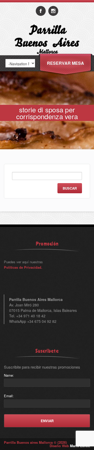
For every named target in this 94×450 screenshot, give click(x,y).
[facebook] (41, 11)
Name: (9, 375)
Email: (9, 395)
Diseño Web (70, 445)
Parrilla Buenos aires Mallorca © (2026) (35, 442)
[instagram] (53, 11)
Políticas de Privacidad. (23, 267)
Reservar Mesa (65, 63)
